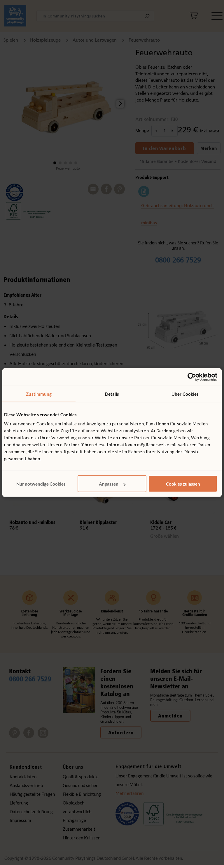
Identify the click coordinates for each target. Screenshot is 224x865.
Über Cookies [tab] (185, 393)
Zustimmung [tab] (39, 393)
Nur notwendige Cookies (41, 483)
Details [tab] (112, 393)
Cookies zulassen (183, 483)
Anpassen (108, 483)
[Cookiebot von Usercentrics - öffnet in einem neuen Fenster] (191, 376)
